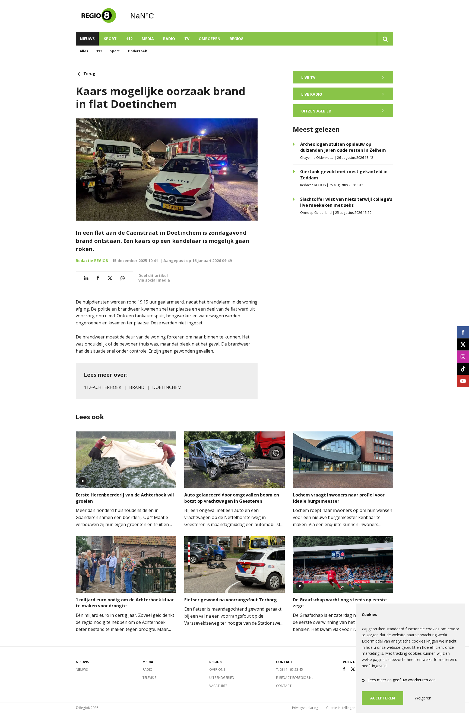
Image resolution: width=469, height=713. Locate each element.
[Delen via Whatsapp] (122, 278)
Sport (110, 38)
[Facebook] (344, 669)
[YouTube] (463, 381)
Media (148, 38)
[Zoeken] (385, 39)
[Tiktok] (463, 369)
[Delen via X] (109, 278)
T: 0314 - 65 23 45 (289, 669)
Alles (84, 51)
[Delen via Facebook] (97, 278)
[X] (353, 669)
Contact (283, 685)
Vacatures (218, 685)
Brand (136, 387)
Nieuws (87, 38)
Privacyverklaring (305, 707)
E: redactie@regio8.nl (294, 677)
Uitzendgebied (221, 677)
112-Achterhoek (102, 387)
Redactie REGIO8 (92, 260)
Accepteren (382, 698)
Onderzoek (137, 51)
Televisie (149, 677)
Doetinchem (167, 387)
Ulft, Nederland (156, 16)
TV (186, 38)
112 (129, 38)
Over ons (217, 669)
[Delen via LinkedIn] (86, 278)
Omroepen (209, 38)
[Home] (99, 16)
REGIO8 (236, 38)
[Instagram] (463, 356)
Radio (169, 38)
